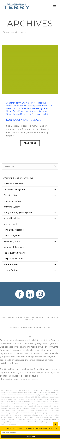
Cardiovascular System (14, 189)
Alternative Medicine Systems (18, 178)
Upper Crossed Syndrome (36, 111)
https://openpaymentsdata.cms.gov (20, 379)
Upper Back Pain (14, 111)
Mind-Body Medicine (13, 230)
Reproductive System (14, 253)
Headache (41, 103)
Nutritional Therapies (13, 247)
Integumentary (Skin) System (18, 212)
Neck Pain (47, 105)
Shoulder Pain (24, 108)
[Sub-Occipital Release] (30, 69)
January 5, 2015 (41, 114)
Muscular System (32, 105)
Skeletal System (40, 108)
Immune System (11, 207)
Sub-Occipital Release (23, 119)
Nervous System (11, 241)
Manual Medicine (14, 105)
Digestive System (12, 195)
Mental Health (10, 224)
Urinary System (10, 270)
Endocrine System (12, 201)
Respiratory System (13, 258)
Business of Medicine (13, 183)
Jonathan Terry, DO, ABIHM (19, 103)
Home (26, 40)
